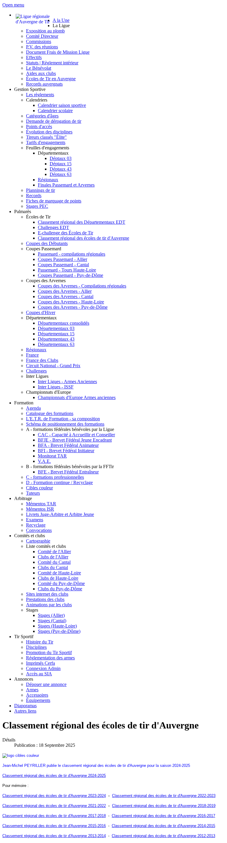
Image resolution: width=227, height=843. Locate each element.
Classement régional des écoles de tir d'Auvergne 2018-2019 (163, 805)
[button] (61, 25)
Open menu (13, 4)
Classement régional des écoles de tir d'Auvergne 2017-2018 (54, 815)
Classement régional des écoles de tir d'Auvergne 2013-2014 (54, 836)
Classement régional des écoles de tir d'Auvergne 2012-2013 (163, 836)
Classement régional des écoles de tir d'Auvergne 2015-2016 (54, 826)
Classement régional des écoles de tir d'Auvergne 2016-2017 (163, 815)
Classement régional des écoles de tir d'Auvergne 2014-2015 (163, 826)
